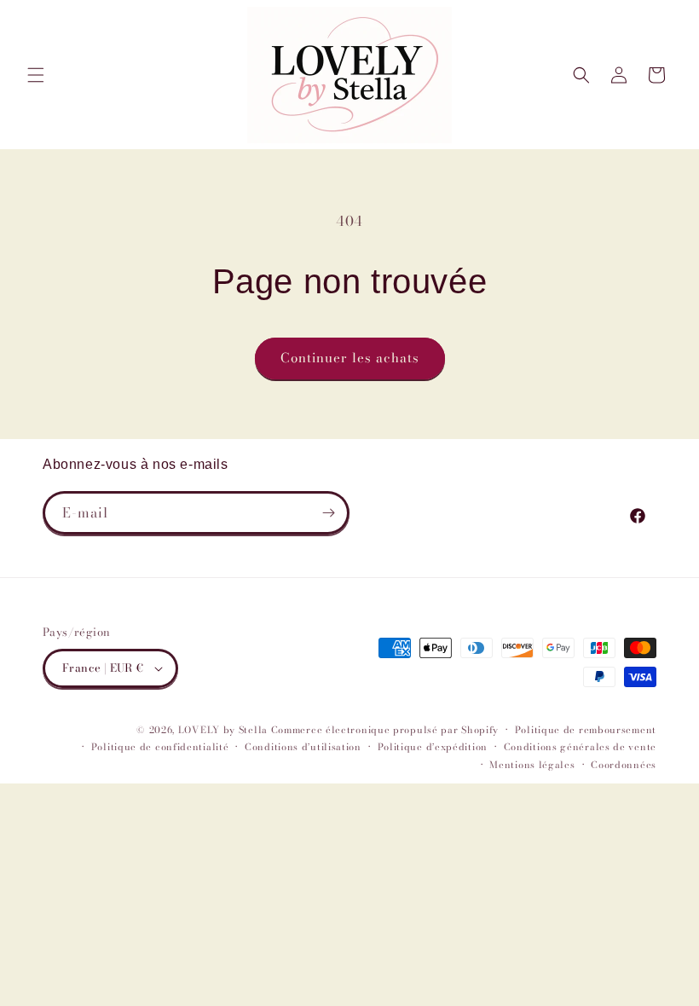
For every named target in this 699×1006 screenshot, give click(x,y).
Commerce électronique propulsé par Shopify (385, 730)
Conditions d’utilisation (303, 747)
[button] (36, 75)
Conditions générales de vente (580, 747)
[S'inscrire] (328, 513)
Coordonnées (623, 765)
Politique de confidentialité (160, 747)
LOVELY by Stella (223, 730)
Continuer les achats (349, 357)
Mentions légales (532, 765)
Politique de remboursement (585, 730)
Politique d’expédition (433, 747)
